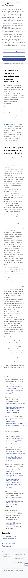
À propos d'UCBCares (7, 552)
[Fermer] (26, 2)
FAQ (15, 564)
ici (18, 47)
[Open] (26, 563)
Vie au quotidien (6, 545)
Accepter (14, 59)
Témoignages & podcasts (8, 543)
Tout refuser (14, 55)
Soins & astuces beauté (8, 541)
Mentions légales (18, 552)
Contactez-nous (6, 556)
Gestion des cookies (19, 562)
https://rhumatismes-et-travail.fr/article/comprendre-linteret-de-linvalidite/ (15, 440)
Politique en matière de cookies (19, 559)
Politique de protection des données (19, 555)
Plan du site (5, 559)
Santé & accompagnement (9, 538)
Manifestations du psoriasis (9, 536)
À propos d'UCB (6, 554)
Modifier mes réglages (14, 51)
